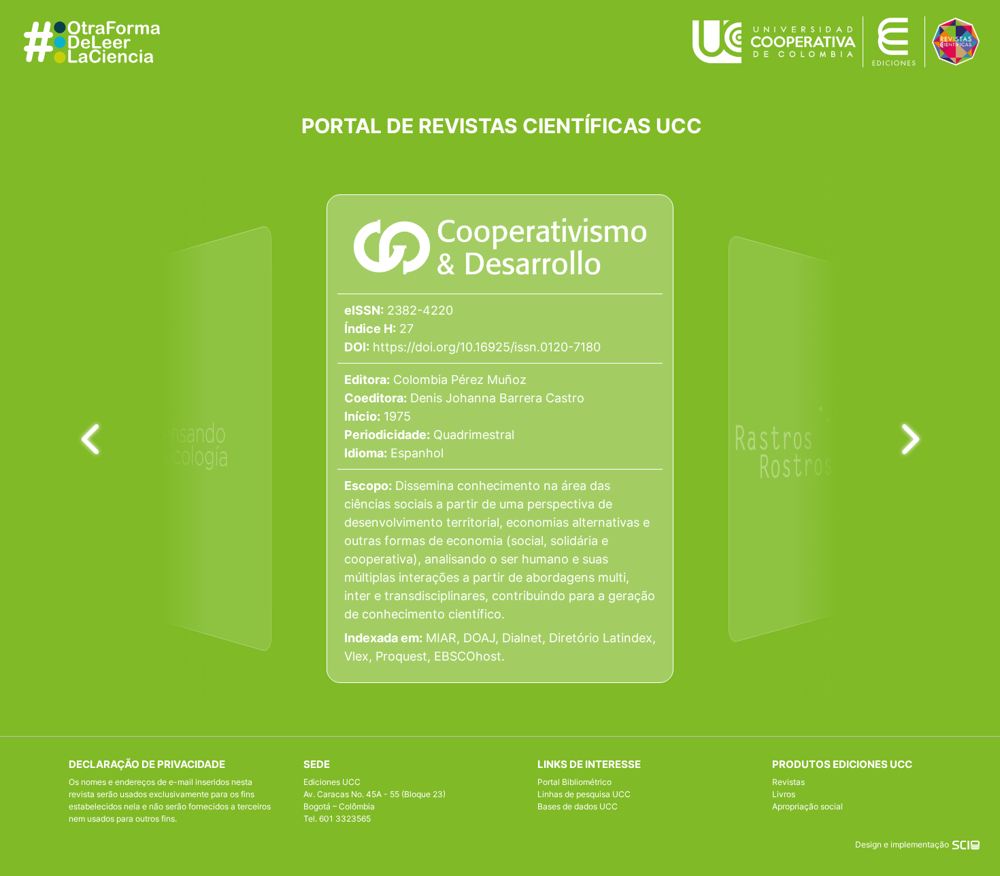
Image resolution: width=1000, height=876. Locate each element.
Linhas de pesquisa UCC (584, 794)
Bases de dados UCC (577, 806)
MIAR (441, 638)
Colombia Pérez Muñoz (460, 379)
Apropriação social (807, 806)
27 (406, 328)
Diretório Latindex (600, 638)
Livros (783, 794)
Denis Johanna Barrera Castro (497, 398)
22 (777, 305)
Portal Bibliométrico (574, 782)
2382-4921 (783, 289)
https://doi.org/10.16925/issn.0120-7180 (487, 347)
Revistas (788, 782)
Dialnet (522, 638)
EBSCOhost (467, 656)
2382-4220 (420, 310)
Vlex (356, 656)
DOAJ (479, 638)
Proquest (401, 656)
